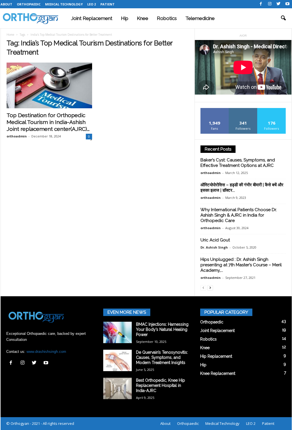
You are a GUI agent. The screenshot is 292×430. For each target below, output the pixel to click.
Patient (107, 4)
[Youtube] (287, 4)
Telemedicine (200, 18)
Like (214, 110)
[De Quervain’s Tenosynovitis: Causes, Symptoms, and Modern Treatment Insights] (117, 360)
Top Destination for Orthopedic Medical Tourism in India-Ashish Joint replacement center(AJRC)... (48, 122)
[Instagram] (269, 4)
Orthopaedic (28, 4)
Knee (142, 18)
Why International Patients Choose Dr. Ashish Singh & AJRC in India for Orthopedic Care (238, 215)
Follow (243, 110)
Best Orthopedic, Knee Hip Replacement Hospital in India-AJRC (160, 385)
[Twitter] (278, 4)
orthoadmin (17, 136)
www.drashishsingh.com (46, 351)
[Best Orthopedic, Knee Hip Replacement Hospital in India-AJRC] (117, 388)
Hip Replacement (216, 356)
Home (10, 35)
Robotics (167, 18)
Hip (124, 18)
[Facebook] (260, 4)
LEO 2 (91, 4)
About (6, 4)
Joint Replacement (91, 18)
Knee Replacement (217, 373)
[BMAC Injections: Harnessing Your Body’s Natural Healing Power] (117, 332)
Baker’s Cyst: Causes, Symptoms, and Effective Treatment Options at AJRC (237, 162)
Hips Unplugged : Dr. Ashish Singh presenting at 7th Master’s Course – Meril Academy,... (241, 265)
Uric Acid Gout (215, 240)
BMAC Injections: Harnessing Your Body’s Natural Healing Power (162, 329)
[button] (283, 18)
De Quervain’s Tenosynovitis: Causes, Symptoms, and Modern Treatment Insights (162, 357)
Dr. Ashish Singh (214, 247)
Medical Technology (64, 4)
